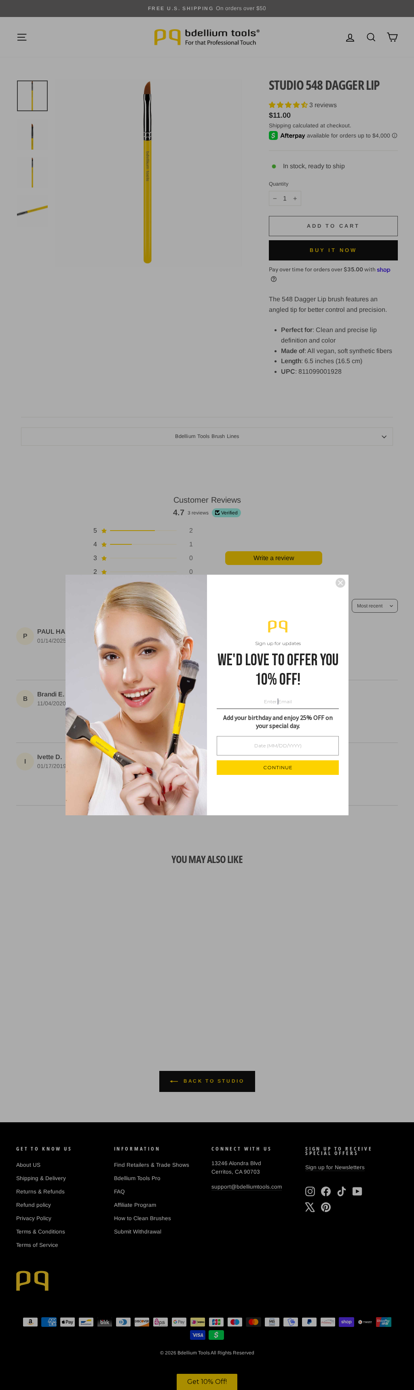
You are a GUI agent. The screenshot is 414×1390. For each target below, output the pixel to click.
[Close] (340, 583)
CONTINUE (278, 767)
